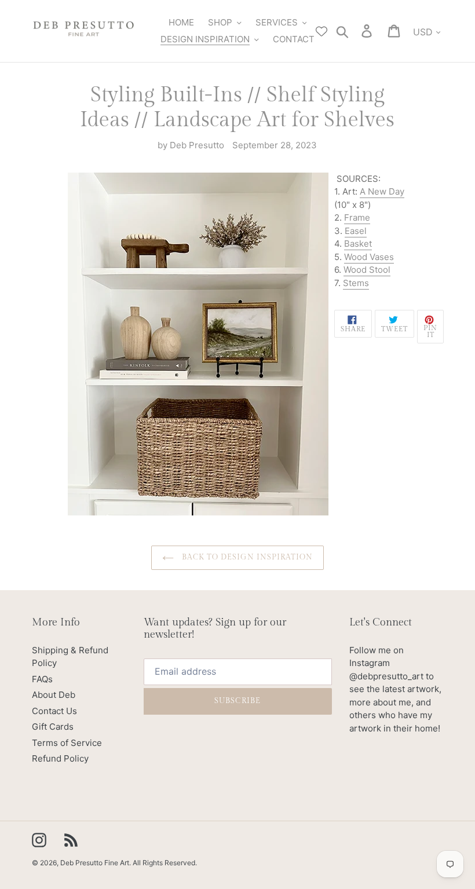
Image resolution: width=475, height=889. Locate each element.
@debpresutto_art (386, 676)
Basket (358, 243)
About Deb (53, 694)
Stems (356, 282)
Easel (356, 230)
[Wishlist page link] (321, 31)
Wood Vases (369, 256)
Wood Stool (367, 269)
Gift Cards (53, 726)
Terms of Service (67, 742)
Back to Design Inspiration (246, 557)
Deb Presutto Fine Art (94, 862)
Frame (357, 217)
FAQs (42, 679)
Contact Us (54, 710)
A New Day (382, 191)
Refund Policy (60, 758)
